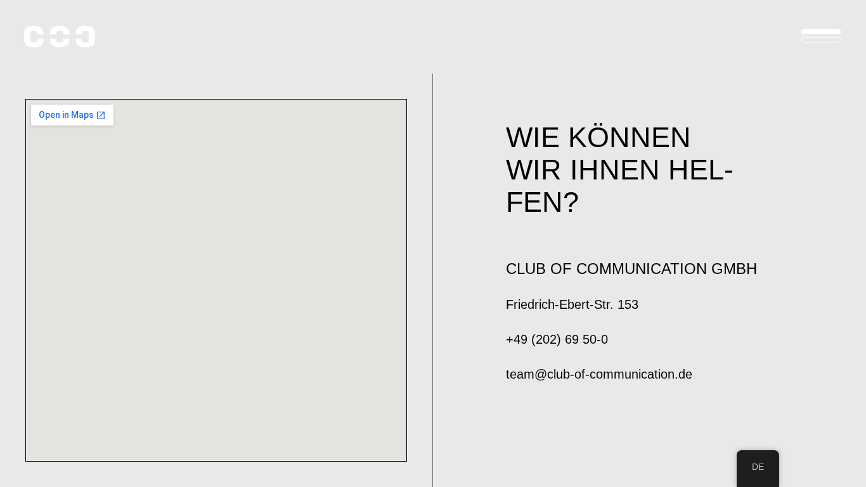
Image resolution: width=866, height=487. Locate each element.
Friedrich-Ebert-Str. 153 (572, 304)
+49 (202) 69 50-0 (557, 339)
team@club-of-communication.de (599, 374)
